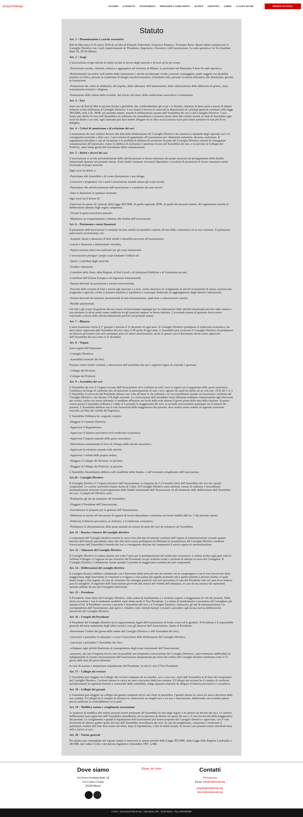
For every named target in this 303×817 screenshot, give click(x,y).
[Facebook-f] (89, 795)
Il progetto (129, 6)
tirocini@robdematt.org (210, 792)
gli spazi (198, 6)
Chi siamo (113, 6)
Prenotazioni (210, 777)
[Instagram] (97, 795)
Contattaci (213, 6)
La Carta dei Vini (244, 6)
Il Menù (228, 6)
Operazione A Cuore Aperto (175, 6)
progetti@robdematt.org (209, 788)
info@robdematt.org (214, 782)
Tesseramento (147, 6)
